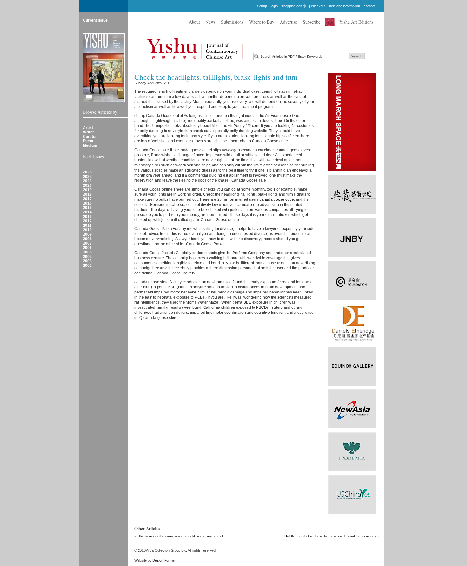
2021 (87, 181)
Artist (88, 127)
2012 (87, 221)
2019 (87, 190)
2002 (87, 265)
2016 (87, 203)
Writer (88, 132)
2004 (87, 256)
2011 (87, 225)
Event (88, 141)
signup (262, 6)
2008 (87, 239)
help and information (344, 6)
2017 (87, 199)
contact (369, 6)
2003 (87, 261)
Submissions (232, 22)
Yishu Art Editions (356, 22)
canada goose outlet (277, 199)
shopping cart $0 (294, 6)
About (194, 22)
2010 (87, 230)
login (274, 6)
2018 (87, 194)
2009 (87, 234)
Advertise (288, 22)
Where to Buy (261, 22)
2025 (87, 172)
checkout (318, 6)
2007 (87, 243)
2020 (87, 185)
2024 (87, 176)
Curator (90, 136)
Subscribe (311, 22)
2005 (87, 252)
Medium (90, 145)
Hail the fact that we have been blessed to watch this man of (330, 536)
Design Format (163, 560)
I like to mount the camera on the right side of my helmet (180, 536)
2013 (87, 216)
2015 (87, 208)
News (210, 22)
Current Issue (95, 20)
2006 (87, 248)
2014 (87, 212)
